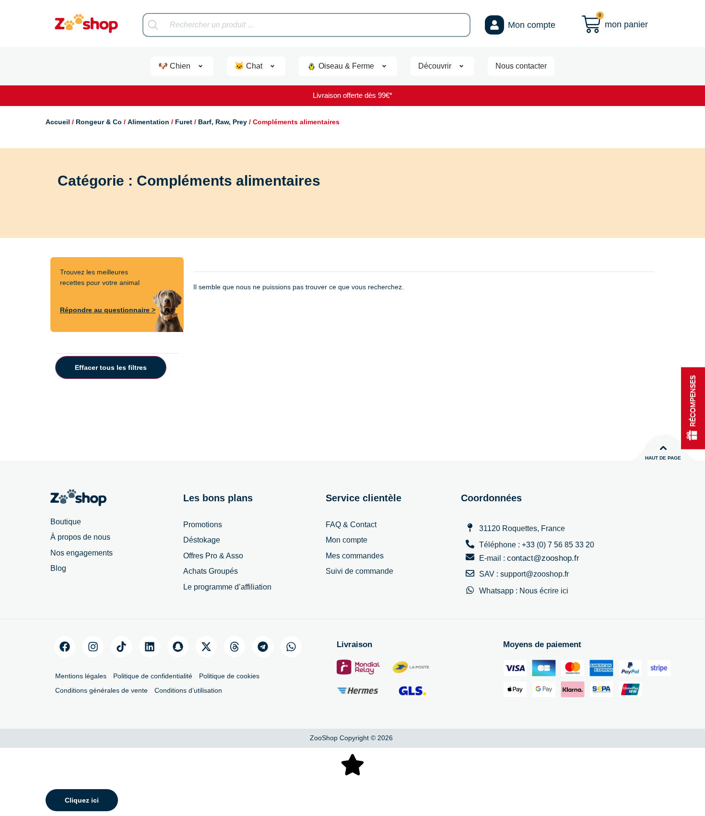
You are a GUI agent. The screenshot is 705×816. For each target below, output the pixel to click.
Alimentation (148, 122)
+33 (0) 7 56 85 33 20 (558, 545)
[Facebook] (64, 646)
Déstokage (201, 540)
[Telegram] (262, 646)
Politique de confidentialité (152, 676)
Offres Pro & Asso (213, 556)
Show (693, 408)
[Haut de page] (663, 448)
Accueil (58, 122)
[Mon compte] (494, 25)
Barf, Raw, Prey (222, 122)
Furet (183, 122)
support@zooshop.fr (534, 574)
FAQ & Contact (351, 524)
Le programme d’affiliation (227, 587)
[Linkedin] (149, 646)
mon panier (626, 24)
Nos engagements (81, 553)
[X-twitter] (206, 646)
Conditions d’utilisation (188, 690)
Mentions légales (80, 676)
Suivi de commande (359, 571)
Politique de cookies (229, 676)
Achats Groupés (210, 571)
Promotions (202, 524)
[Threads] (234, 646)
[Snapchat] (177, 646)
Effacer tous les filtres (111, 367)
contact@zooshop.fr (543, 558)
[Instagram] (93, 646)
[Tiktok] (121, 646)
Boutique (65, 522)
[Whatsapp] (291, 646)
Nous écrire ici (543, 591)
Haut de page (663, 458)
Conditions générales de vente (101, 690)
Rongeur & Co (99, 122)
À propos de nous (80, 537)
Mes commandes (355, 556)
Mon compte (531, 25)
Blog (58, 568)
